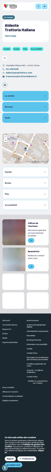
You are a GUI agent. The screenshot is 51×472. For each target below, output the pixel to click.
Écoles (5, 333)
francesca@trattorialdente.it (21, 76)
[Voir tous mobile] (31, 240)
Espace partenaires (10, 342)
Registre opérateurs (10, 400)
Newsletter (31, 335)
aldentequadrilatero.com (19, 72)
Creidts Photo (32, 353)
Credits (29, 349)
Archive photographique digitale (36, 326)
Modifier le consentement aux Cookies (37, 382)
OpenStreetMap (35, 161)
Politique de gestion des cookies (24, 445)
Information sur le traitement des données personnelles (37, 358)
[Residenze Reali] (13, 300)
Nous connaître (8, 387)
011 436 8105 (12, 69)
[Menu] (44, 6)
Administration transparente (37, 331)
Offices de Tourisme (10, 392)
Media (4, 338)
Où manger (8, 17)
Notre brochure (33, 320)
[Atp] (13, 282)
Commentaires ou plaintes (12, 396)
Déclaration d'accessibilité (37, 344)
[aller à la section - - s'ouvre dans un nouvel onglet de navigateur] (4, 84)
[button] (25, 148)
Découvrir (6, 320)
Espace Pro (6, 329)
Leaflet (27, 161)
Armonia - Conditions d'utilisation (35, 371)
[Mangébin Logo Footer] (38, 282)
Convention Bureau (9, 325)
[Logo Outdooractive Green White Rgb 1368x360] (38, 300)
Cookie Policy (32, 376)
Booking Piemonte (34, 340)
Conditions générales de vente (36, 365)
